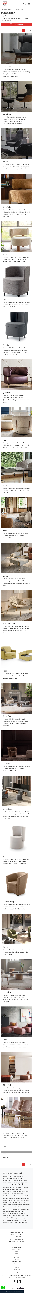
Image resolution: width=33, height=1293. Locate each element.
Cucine (16, 1245)
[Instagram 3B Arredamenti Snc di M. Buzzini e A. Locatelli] (19, 1281)
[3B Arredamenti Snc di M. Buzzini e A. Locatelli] (5, 4)
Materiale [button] (6, 1150)
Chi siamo (16, 1257)
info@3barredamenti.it (18, 1241)
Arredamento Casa (10, 9)
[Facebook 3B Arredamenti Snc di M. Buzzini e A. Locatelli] (14, 1281)
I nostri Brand (16, 1262)
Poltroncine (19, 9)
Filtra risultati (17, 24)
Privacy (3, 1292)
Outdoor (16, 1254)
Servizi (16, 1259)
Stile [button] (4, 1154)
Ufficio (16, 1251)
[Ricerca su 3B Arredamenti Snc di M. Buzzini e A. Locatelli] (24, 3)
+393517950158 (18, 1239)
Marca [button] (5, 1146)
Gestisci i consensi (18, 1292)
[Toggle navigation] (29, 4)
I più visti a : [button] (6, 1157)
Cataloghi (16, 1267)
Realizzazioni (17, 1270)
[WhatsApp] (3, 1287)
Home (2, 9)
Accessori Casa (16, 1249)
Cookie (8, 1292)
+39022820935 (17, 1237)
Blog (16, 1272)
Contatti (16, 1264)
